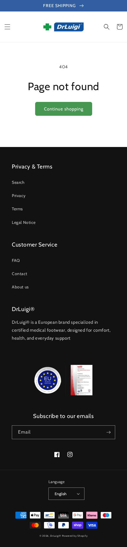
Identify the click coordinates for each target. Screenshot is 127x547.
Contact (19, 273)
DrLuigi (54, 535)
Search (18, 182)
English (61, 493)
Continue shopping (63, 109)
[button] (7, 26)
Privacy (18, 195)
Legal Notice (23, 222)
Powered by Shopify (75, 535)
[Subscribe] (108, 432)
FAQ (16, 260)
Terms (17, 208)
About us (20, 287)
